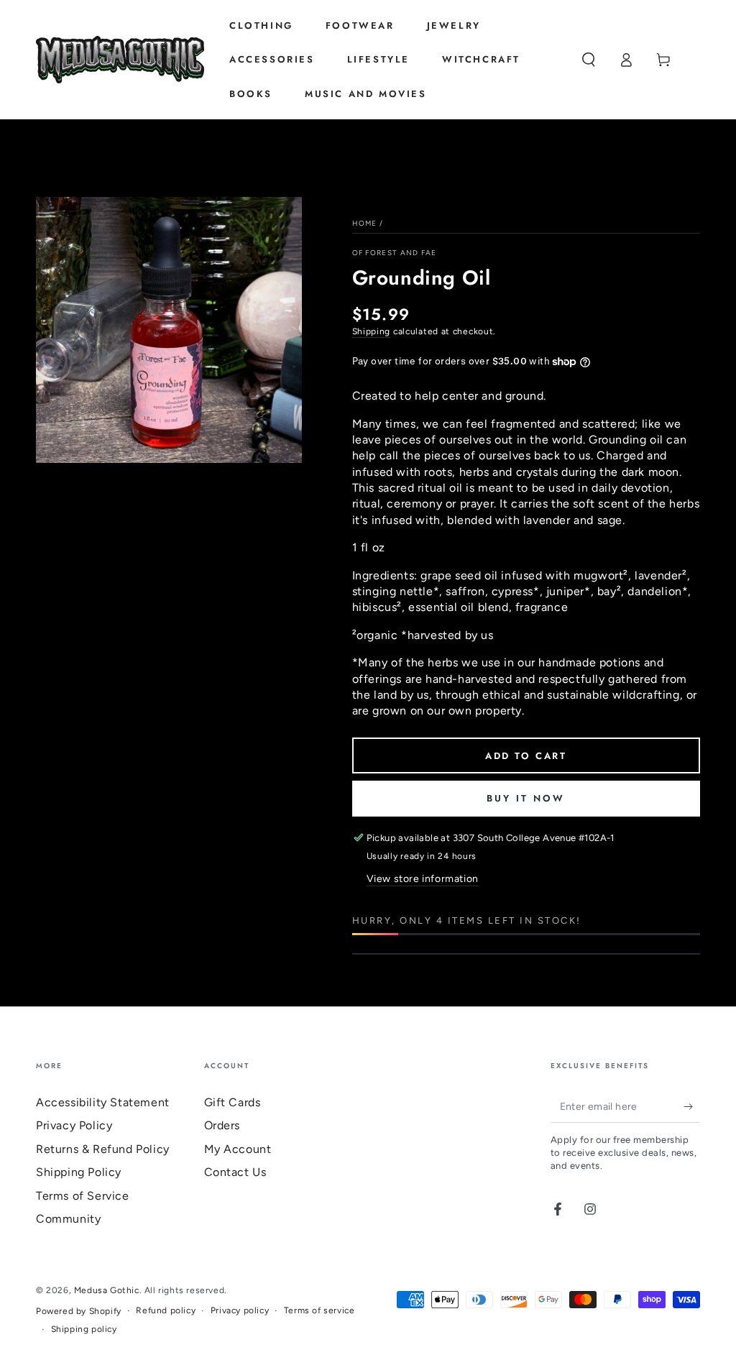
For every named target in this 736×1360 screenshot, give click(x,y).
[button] (588, 59)
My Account (238, 1149)
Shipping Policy (78, 1172)
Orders (222, 1125)
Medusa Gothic (106, 1290)
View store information (423, 879)
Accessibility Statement (103, 1102)
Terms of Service (82, 1196)
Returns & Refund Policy (103, 1149)
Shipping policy (84, 1329)
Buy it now (526, 798)
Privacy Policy (74, 1125)
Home (364, 223)
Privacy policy (240, 1310)
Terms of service (319, 1310)
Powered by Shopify (78, 1311)
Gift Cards (232, 1102)
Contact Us (235, 1172)
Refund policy (166, 1310)
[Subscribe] (692, 1106)
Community (68, 1219)
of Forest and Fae (394, 252)
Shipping (371, 331)
